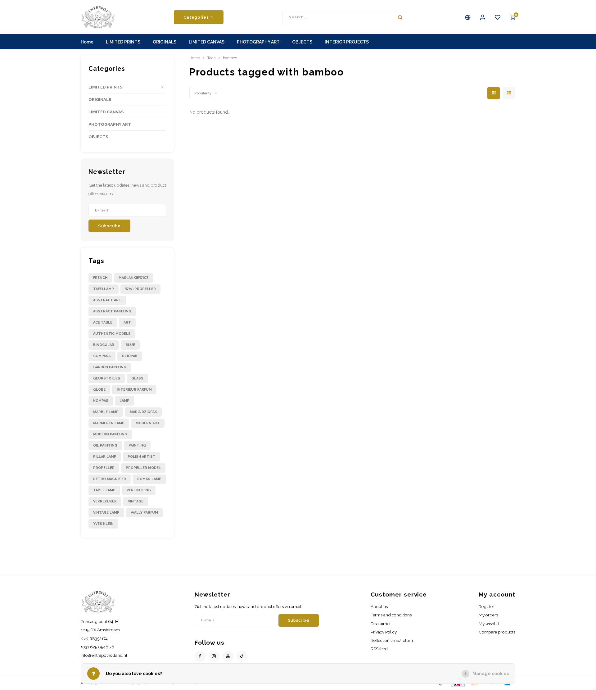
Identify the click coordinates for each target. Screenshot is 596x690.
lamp (124, 401)
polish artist (142, 457)
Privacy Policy (384, 631)
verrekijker (105, 501)
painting (137, 445)
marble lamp (106, 412)
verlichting (139, 490)
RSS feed (379, 648)
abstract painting (112, 311)
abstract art (107, 300)
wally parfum (144, 513)
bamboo (230, 58)
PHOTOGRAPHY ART (258, 41)
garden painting (109, 367)
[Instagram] (214, 656)
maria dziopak (143, 412)
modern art (148, 423)
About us (379, 606)
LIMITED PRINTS (123, 41)
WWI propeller (140, 289)
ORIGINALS (164, 41)
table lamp (104, 490)
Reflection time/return (392, 640)
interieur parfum (134, 390)
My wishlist (489, 623)
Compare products (497, 631)
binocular (103, 345)
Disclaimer (381, 623)
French (100, 278)
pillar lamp (104, 457)
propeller (104, 468)
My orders (488, 614)
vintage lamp (106, 513)
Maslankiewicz (134, 278)
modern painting (110, 434)
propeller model (143, 468)
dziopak (130, 356)
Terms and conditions (391, 614)
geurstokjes (106, 378)
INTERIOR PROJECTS (347, 41)
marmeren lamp (108, 423)
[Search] (400, 17)
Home (87, 41)
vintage (135, 501)
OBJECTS (302, 41)
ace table (102, 322)
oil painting (105, 445)
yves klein (103, 524)
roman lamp (149, 479)
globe (99, 390)
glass (137, 378)
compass (102, 356)
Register (486, 606)
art (127, 322)
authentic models (112, 334)
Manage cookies (490, 673)
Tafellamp (103, 289)
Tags (211, 58)
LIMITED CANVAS (206, 41)
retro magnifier (109, 479)
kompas (100, 401)
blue (130, 345)
